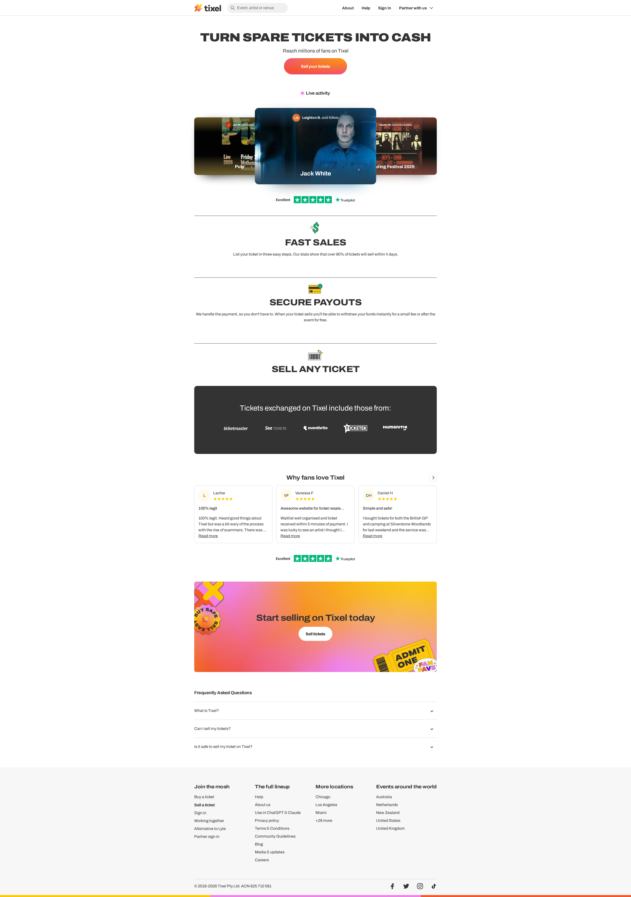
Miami (321, 812)
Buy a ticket (204, 797)
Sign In (384, 8)
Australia (384, 797)
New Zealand (388, 812)
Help (366, 8)
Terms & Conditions (272, 828)
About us (262, 805)
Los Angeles (326, 805)
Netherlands (387, 805)
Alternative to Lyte (210, 828)
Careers (262, 860)
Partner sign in (206, 836)
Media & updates (269, 852)
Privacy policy (267, 820)
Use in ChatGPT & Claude (278, 812)
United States (388, 820)
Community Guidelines (275, 836)
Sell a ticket (204, 805)
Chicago (323, 797)
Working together (209, 821)
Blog (259, 844)
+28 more (324, 820)
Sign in (200, 813)
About (348, 8)
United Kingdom (390, 828)
